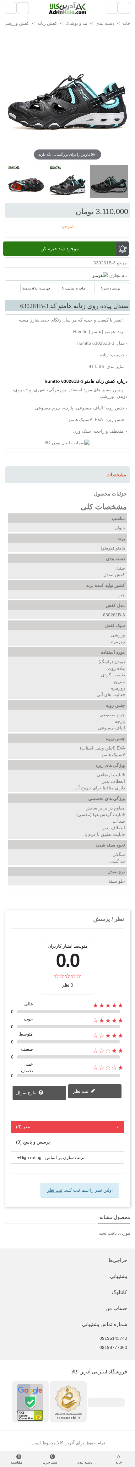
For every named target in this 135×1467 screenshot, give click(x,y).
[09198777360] (66, 1343)
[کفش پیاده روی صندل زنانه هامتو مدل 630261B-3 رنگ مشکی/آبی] (67, 184)
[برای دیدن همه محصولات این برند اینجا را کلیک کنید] (100, 275)
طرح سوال (27, 1092)
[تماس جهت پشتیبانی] (112, 8)
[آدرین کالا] (67, 8)
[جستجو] (11, 8)
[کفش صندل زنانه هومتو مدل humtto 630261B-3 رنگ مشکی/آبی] (26, 184)
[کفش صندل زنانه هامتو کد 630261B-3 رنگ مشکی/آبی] (109, 184)
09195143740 (113, 1338)
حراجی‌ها (118, 1260)
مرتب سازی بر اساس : (64, 1157)
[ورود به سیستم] (23, 8)
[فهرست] (124, 8)
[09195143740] (66, 1333)
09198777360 (113, 1347)
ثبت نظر (81, 1091)
